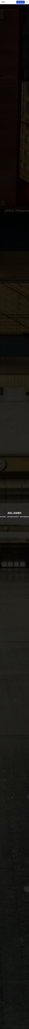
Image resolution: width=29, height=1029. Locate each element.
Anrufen (21, 2)
